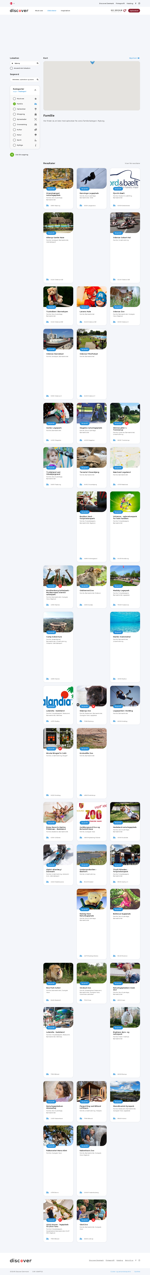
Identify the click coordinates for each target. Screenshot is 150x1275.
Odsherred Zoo (87, 590)
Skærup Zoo (85, 711)
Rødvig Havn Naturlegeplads (87, 915)
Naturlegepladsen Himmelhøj (54, 1107)
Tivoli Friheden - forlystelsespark (120, 870)
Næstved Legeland (122, 472)
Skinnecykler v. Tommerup (120, 429)
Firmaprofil (120, 3)
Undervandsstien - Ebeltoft (88, 870)
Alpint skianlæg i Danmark (54, 870)
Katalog (130, 3)
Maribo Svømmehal (122, 637)
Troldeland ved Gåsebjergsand (53, 473)
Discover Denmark (106, 3)
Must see (39, 11)
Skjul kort (133, 58)
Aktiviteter (51, 11)
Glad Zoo (84, 1225)
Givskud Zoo (85, 988)
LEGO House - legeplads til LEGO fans (57, 1226)
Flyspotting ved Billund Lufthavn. (90, 1107)
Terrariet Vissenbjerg (89, 472)
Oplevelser (134, 11)
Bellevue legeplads (122, 914)
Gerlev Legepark (54, 428)
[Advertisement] (75, 32)
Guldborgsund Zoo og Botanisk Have (90, 828)
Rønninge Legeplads (89, 193)
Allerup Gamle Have (55, 238)
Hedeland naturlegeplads (125, 827)
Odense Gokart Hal (122, 238)
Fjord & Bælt (119, 193)
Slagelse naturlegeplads (91, 428)
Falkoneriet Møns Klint (56, 1151)
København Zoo (87, 1151)
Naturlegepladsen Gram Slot (124, 989)
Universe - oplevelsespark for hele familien (125, 517)
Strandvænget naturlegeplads (53, 194)
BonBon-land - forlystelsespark (87, 517)
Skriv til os (129, 1260)
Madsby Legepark (121, 590)
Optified (137, 1271)
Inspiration (65, 11)
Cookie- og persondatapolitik (121, 1271)
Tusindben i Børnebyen (57, 312)
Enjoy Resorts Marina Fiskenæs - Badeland (56, 828)
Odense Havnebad (54, 354)
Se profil (51, 189)
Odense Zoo (119, 312)
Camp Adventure (54, 637)
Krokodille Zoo (86, 753)
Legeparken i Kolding (123, 711)
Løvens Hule (85, 312)
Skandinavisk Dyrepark (123, 1106)
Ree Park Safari (53, 988)
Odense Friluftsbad (89, 354)
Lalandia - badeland (55, 711)
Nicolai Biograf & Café (56, 753)
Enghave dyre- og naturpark (121, 1033)
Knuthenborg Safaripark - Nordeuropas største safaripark (58, 592)
